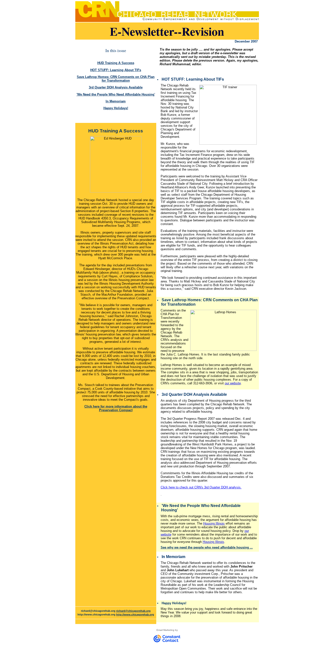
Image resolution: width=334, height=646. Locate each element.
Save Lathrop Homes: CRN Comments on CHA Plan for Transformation (116, 78)
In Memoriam (116, 101)
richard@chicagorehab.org (133, 610)
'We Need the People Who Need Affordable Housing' (116, 94)
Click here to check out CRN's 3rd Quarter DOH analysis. (201, 487)
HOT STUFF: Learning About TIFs (115, 70)
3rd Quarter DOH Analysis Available (116, 87)
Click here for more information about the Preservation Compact (115, 408)
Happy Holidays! (115, 108)
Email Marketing (165, 630)
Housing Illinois (214, 523)
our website (233, 383)
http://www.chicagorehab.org (135, 614)
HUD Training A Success (115, 63)
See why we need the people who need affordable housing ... (207, 547)
